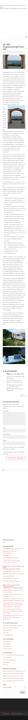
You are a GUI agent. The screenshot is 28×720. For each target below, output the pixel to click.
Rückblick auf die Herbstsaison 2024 (16, 671)
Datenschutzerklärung (17, 713)
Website (5, 440)
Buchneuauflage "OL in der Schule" (11, 571)
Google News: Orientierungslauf (13, 588)
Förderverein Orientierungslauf (10, 627)
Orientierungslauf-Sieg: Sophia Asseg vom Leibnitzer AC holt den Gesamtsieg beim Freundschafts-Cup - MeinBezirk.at (13, 604)
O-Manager (5, 632)
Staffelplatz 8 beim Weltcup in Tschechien (13, 573)
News (11, 52)
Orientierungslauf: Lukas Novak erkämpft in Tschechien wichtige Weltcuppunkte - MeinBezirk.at (13, 617)
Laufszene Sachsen (8, 648)
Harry (4, 680)
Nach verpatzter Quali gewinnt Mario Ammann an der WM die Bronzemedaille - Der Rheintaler (13, 610)
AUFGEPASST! (6, 555)
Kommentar (6, 411)
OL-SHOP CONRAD (8, 635)
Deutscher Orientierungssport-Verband (12, 625)
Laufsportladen (6, 646)
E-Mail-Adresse (7, 434)
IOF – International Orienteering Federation (13, 655)
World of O (5, 664)
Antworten (22, 395)
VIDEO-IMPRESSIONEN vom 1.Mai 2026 (13, 548)
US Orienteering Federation (9, 660)
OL (14, 52)
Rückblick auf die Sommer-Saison (15, 673)
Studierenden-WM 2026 (9, 576)
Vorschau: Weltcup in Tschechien (11, 578)
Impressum (6, 713)
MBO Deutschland (7, 630)
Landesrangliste (7, 643)
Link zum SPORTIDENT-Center (10, 557)
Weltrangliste (6, 662)
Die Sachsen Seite (7, 641)
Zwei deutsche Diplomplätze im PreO (12, 581)
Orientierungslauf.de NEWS (11, 569)
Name (4, 427)
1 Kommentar (19, 52)
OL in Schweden (7, 657)
